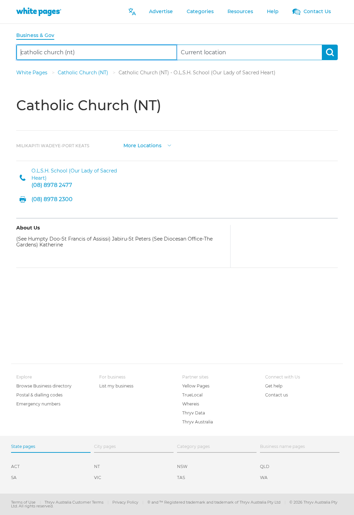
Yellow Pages (195, 385)
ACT (15, 466)
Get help (273, 385)
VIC (97, 477)
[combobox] (97, 52)
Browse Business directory (44, 385)
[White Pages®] (38, 11)
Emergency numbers (38, 403)
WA (264, 477)
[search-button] (329, 52)
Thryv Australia (197, 421)
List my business (116, 385)
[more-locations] (169, 145)
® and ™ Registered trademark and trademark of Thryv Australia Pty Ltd (214, 502)
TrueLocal (192, 394)
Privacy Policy (125, 502)
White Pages (32, 72)
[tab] (38, 36)
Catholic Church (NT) (84, 72)
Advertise (161, 11)
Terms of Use (24, 502)
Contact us (276, 394)
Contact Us (316, 11)
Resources (240, 11)
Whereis (190, 403)
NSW (182, 466)
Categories (200, 11)
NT (97, 466)
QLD (264, 466)
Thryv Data (193, 412)
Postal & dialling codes (39, 394)
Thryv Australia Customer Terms (74, 502)
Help (273, 11)
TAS (181, 477)
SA (14, 477)
